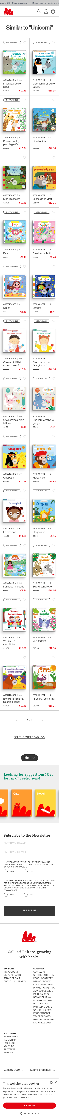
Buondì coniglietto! (42, 586)
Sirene (6, 307)
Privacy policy (42, 981)
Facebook (10, 1043)
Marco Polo (39, 477)
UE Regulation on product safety (43, 977)
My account (11, 972)
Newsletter (11, 1037)
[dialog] (29, 1099)
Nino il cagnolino (11, 198)
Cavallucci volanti (42, 253)
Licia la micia (39, 141)
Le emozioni (9, 532)
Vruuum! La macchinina (9, 642)
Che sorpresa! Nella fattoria (13, 421)
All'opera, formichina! (44, 698)
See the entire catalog (29, 737)
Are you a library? (15, 981)
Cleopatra (8, 477)
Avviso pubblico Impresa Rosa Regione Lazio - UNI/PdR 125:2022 (43, 996)
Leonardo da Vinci (42, 198)
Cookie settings (43, 985)
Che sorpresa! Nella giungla (43, 421)
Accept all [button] (29, 1105)
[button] (29, 1113)
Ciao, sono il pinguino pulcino (44, 85)
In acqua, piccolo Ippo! (12, 85)
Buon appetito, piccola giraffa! (11, 143)
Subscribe (29, 910)
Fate (5, 253)
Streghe (37, 307)
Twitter (8, 1053)
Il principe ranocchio (13, 586)
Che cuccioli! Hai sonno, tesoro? (12, 364)
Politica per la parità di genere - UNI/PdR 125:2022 (43, 1007)
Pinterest (9, 1049)
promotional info (44, 988)
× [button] (55, 1082)
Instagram (10, 1040)
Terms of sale (12, 978)
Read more (26, 1097)
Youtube (9, 1046)
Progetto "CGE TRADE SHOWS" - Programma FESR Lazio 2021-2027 (43, 1018)
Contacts (39, 972)
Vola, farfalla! (39, 641)
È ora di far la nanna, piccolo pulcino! (13, 700)
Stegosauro (39, 532)
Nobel (26, 793)
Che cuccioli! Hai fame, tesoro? (41, 364)
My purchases (12, 975)
